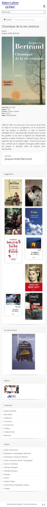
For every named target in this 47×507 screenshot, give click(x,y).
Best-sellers (8, 414)
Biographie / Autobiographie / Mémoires (17, 453)
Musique (7, 474)
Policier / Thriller (9, 481)
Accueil (9, 20)
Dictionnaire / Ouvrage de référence (16, 457)
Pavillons (7, 428)
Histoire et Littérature (11, 464)
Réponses (7, 435)
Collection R (8, 418)
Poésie (6, 478)
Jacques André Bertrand (10, 33)
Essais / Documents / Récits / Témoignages (18, 460)
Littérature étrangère (11, 467)
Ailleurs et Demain (10, 411)
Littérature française (10, 471)
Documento (8, 421)
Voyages (7, 488)
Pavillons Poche (9, 432)
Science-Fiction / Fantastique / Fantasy (16, 485)
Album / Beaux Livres (11, 450)
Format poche (8, 425)
